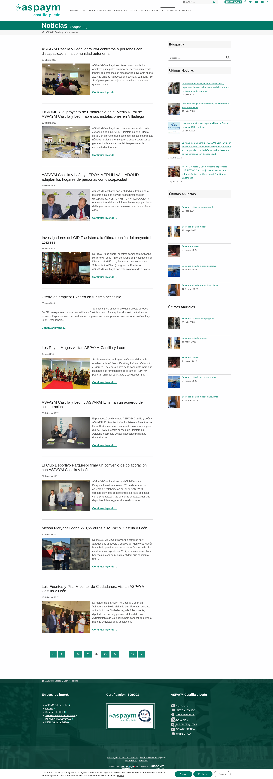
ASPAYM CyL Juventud (56, 705)
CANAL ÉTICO (183, 734)
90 (132, 654)
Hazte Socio (233, 1)
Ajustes (162, 757)
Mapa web (143, 760)
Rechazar (203, 774)
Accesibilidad (131, 760)
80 (78, 654)
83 (105, 654)
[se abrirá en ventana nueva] (128, 767)
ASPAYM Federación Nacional (60, 715)
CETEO (49, 708)
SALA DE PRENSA (185, 729)
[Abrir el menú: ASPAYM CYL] (84, 10)
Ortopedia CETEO (54, 712)
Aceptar (183, 774)
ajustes (120, 775)
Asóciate (135, 10)
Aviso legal (112, 757)
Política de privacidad (128, 757)
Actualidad (167, 10)
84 (115, 654)
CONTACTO (182, 705)
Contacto (185, 10)
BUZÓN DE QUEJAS (186, 724)
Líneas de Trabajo (98, 10)
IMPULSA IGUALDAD (56, 722)
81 (88, 654)
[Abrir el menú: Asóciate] (142, 10)
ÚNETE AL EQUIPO (185, 710)
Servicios (119, 10)
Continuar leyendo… (104, 92)
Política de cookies (149, 757)
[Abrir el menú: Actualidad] (176, 10)
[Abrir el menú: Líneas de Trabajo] (110, 10)
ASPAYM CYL (76, 10)
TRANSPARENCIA (185, 714)
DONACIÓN (182, 720)
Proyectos (151, 10)
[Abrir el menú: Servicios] (126, 10)
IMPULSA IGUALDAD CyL (58, 719)
